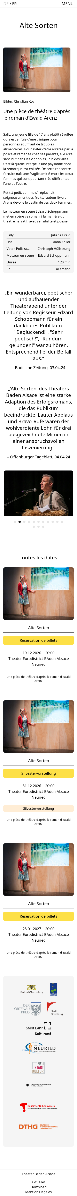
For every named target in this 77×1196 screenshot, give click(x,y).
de (6, 3)
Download (39, 1187)
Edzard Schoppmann (54, 255)
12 (34, 527)
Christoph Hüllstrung (54, 248)
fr (14, 3)
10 (57, 522)
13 (38, 527)
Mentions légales (38, 1192)
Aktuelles (38, 1182)
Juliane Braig (60, 235)
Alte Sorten (38, 627)
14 (43, 527)
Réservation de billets (38, 640)
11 (62, 522)
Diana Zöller (61, 242)
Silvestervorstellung (38, 773)
